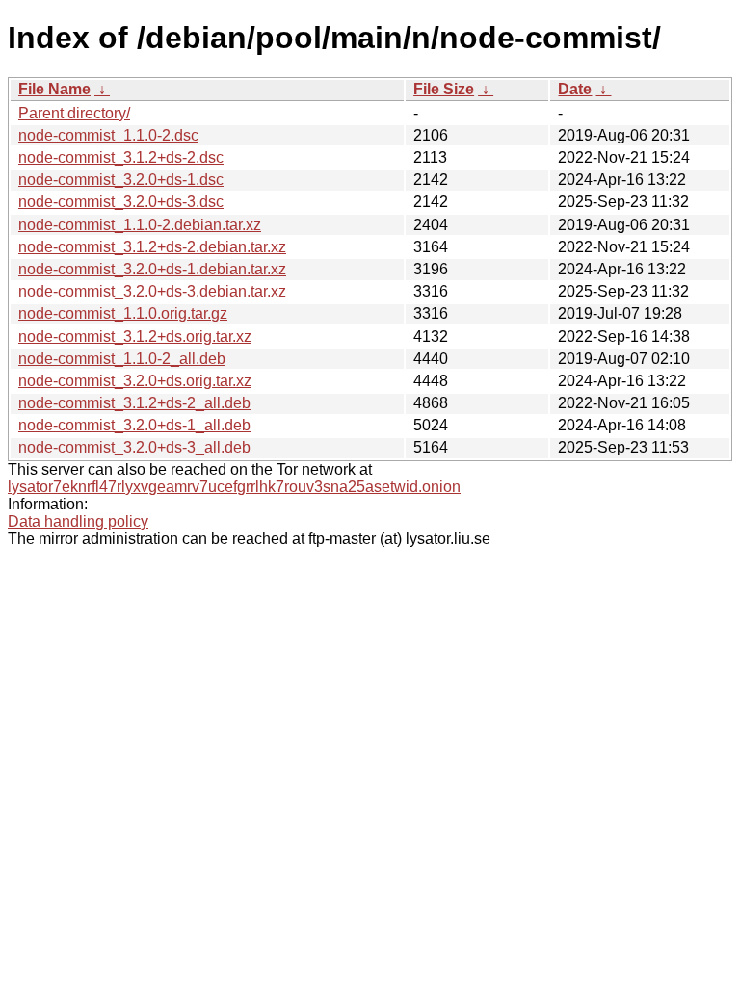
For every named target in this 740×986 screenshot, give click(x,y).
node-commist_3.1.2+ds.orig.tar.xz (134, 336)
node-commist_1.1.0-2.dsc (108, 135)
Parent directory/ (74, 113)
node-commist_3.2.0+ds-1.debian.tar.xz (152, 269)
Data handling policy (78, 521)
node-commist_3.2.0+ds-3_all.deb (134, 447)
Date (575, 89)
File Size (443, 89)
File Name (54, 89)
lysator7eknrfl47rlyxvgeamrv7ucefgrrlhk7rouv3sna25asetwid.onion (234, 487)
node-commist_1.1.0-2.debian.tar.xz (139, 225)
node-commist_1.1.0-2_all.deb (121, 358)
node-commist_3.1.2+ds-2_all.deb (134, 403)
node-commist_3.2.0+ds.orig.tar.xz (134, 381)
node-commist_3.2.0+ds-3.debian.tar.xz (152, 291)
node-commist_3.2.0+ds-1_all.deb (134, 425)
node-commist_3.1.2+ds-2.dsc (121, 157)
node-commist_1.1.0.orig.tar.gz (122, 313)
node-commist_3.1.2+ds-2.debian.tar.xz (152, 247)
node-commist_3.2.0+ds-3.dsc (121, 202)
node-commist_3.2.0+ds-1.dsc (121, 179)
